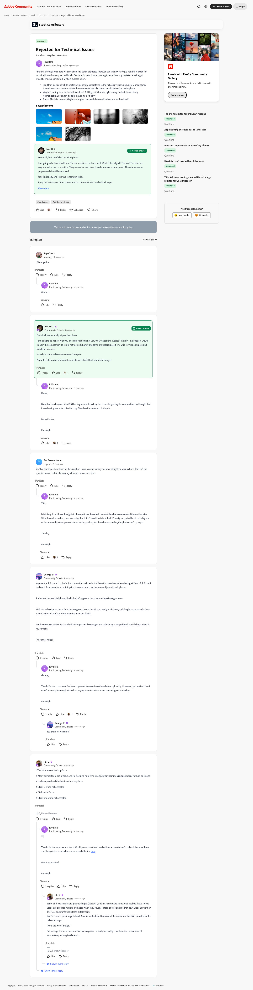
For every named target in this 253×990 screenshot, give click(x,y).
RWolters (48, 61)
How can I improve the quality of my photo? (186, 145)
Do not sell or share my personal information (129, 985)
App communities (20, 15)
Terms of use (74, 985)
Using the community (56, 985)
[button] (221, 6)
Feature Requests (93, 6)
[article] (93, 264)
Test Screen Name (52, 460)
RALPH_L (50, 148)
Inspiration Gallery (114, 6)
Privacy (85, 985)
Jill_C (46, 761)
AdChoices (159, 985)
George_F (49, 574)
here (93, 851)
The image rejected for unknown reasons (185, 113)
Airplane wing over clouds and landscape (185, 129)
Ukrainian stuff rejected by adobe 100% (184, 161)
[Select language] (206, 6)
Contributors (42, 202)
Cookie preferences (99, 985)
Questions (54, 15)
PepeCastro (49, 253)
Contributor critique (60, 202)
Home (6, 15)
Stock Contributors (38, 15)
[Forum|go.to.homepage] (18, 6)
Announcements (73, 6)
